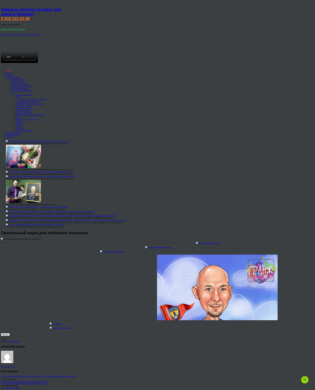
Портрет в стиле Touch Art (27, 119)
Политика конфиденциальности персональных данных (24, 383)
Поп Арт (19, 126)
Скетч (18, 117)
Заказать (5, 334)
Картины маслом (23, 110)
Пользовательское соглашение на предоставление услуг (24, 381)
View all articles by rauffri (8, 366)
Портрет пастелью (23, 113)
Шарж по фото (13, 341)
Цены (8, 73)
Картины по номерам (20, 84)
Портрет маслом (17, 82)
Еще (12, 93)
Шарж (18, 97)
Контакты (10, 137)
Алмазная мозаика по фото (22, 86)
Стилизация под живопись (27, 102)
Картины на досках (24, 108)
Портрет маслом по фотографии (15, 376)
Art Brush (20, 128)
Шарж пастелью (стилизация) (33, 99)
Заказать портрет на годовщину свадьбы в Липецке (54, 376)
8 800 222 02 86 (15, 18)
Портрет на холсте (18, 79)
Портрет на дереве (23, 106)
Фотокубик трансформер (21, 90)
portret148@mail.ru (13, 388)
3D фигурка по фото (14, 133)
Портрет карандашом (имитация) (30, 115)
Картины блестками (19, 88)
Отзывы (9, 75)
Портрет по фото (13, 77)
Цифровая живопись (24, 95)
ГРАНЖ (19, 124)
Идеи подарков (12, 135)
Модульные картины (24, 130)
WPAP (18, 122)
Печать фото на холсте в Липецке (30, 104)
